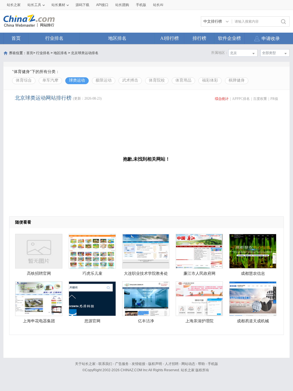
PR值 (274, 99)
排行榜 (199, 38)
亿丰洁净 (146, 321)
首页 (16, 38)
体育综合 (24, 80)
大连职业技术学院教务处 (146, 273)
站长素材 (58, 5)
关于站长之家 (85, 364)
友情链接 (138, 364)
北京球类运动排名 (84, 53)
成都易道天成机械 (253, 321)
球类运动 (77, 80)
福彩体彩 (210, 80)
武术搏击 (130, 80)
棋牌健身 (237, 80)
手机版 (213, 364)
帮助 (201, 364)
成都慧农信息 (253, 273)
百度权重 (260, 99)
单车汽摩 (50, 80)
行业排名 (54, 38)
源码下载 (82, 5)
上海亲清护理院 (199, 321)
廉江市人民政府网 (199, 273)
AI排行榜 (169, 38)
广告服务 (122, 364)
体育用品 (183, 80)
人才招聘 (172, 364)
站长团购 (122, 5)
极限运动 (104, 80)
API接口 (102, 5)
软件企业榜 (229, 38)
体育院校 (157, 80)
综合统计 (222, 99)
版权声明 (155, 364)
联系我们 (105, 364)
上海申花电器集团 (39, 321)
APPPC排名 (241, 99)
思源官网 (92, 321)
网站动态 (188, 364)
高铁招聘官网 (39, 273)
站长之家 (14, 5)
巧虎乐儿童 (92, 273)
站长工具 (34, 5)
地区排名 (117, 38)
